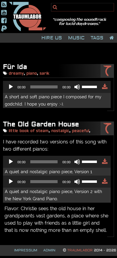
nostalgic (60, 131)
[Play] (11, 87)
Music (76, 38)
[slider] (90, 86)
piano (31, 73)
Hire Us (51, 38)
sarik (44, 73)
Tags (97, 38)
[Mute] (77, 87)
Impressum (25, 250)
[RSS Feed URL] (4, 4)
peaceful (80, 131)
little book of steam (29, 131)
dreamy (16, 73)
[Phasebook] (4, 20)
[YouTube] (4, 12)
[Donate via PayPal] (4, 28)
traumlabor (80, 250)
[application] (52, 87)
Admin (49, 250)
